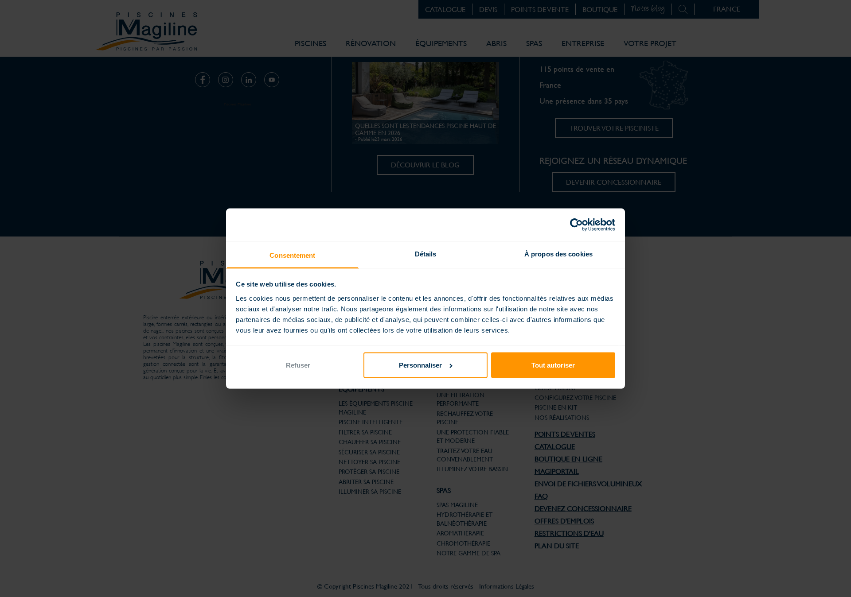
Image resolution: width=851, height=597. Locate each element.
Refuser (298, 365)
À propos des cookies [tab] (558, 254)
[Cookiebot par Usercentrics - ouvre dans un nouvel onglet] (576, 225)
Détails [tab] (426, 254)
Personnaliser (420, 365)
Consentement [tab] (292, 255)
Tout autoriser (553, 365)
